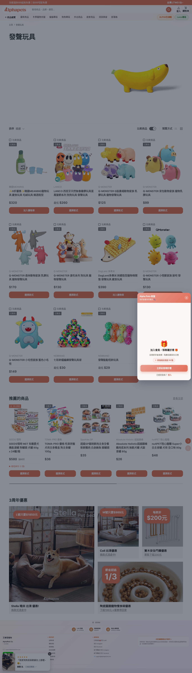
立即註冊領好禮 (164, 368)
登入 (170, 375)
